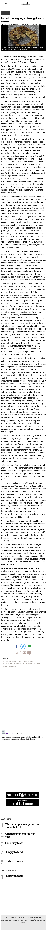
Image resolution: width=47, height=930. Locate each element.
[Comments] (29, 646)
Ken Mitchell (15, 24)
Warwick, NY (26, 24)
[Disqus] (23, 697)
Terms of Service (20, 920)
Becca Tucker (5, 24)
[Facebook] (16, 646)
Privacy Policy (31, 920)
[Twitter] (23, 646)
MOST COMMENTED (8, 871)
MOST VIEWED (6, 819)
